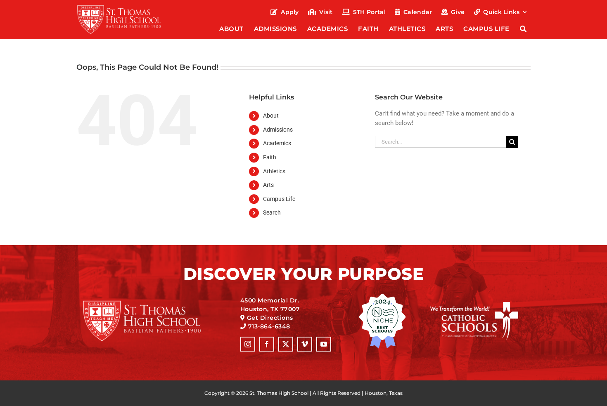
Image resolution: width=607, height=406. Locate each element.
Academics (277, 143)
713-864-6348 (269, 326)
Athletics (274, 171)
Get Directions (270, 317)
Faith (269, 157)
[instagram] (247, 344)
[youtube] (323, 344)
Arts (268, 185)
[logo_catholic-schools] (474, 305)
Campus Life (279, 199)
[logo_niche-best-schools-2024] (382, 296)
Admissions (278, 129)
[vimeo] (304, 344)
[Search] (523, 29)
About (271, 115)
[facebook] (266, 344)
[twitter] (285, 344)
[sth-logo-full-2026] (126, 7)
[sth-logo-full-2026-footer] (152, 303)
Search (272, 212)
